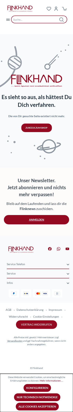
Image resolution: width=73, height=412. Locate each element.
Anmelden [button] (36, 219)
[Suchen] (61, 19)
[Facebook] (47, 248)
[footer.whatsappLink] (56, 248)
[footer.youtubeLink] (65, 248)
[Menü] (8, 19)
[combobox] (36, 19)
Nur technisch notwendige (37, 397)
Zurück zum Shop (36, 127)
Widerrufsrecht (18, 316)
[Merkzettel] (49, 8)
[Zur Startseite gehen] (21, 249)
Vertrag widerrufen (36, 324)
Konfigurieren (37, 387)
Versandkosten (14, 340)
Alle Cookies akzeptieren (37, 406)
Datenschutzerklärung (30, 309)
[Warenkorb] (64, 8)
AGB (8, 309)
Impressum (55, 309)
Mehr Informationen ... (51, 380)
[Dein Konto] (56, 8)
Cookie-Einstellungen (46, 316)
